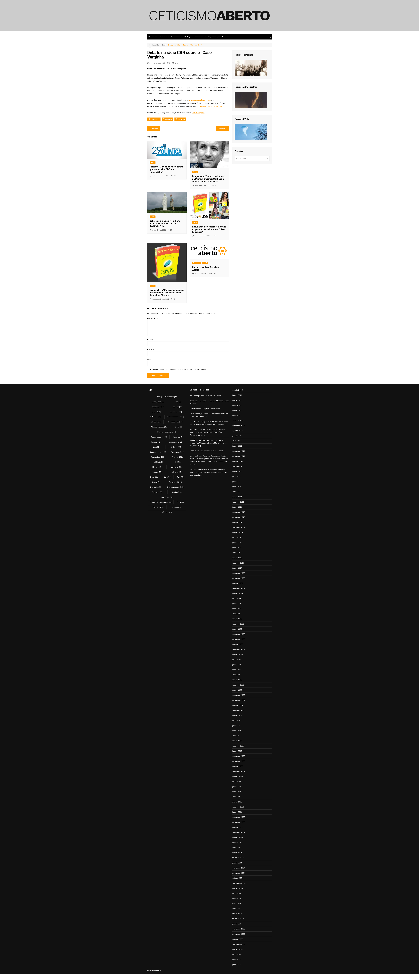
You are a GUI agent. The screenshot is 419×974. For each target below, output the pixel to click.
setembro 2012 (238, 426)
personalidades (175, 487)
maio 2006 (236, 791)
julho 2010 (236, 537)
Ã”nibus (218, 396)
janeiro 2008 (237, 690)
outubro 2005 (237, 827)
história (158, 462)
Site (149, 360)
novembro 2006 (238, 761)
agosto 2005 (237, 837)
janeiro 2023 (237, 395)
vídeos (167, 512)
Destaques (152, 37)
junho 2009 (236, 603)
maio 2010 (236, 548)
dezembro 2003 (238, 929)
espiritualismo (176, 442)
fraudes (177, 457)
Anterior (155, 129)
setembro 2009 (238, 588)
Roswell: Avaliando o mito (214, 451)
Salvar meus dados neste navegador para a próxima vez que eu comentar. (178, 369)
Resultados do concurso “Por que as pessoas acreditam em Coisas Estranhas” (209, 229)
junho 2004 (236, 898)
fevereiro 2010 (238, 563)
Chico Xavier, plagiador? (199, 416)
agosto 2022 (237, 400)
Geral (176, 63)
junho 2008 (236, 664)
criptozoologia (175, 422)
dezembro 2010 (238, 512)
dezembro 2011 (238, 451)
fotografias (158, 457)
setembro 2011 (238, 466)
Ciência (225, 37)
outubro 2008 (237, 644)
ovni (180, 477)
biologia (177, 407)
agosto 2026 (237, 390)
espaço (156, 442)
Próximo (221, 129)
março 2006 (237, 802)
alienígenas (158, 402)
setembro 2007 (238, 710)
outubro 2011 (237, 461)
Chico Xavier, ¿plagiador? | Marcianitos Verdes (208, 414)
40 (174, 299)
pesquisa (157, 492)
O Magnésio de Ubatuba (210, 409)
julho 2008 (236, 659)
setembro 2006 (238, 771)
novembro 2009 (238, 578)
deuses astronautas (167, 432)
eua (156, 447)
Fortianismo (199, 37)
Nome (150, 340)
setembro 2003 (238, 944)
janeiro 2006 (237, 812)
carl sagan (176, 412)
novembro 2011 (238, 456)
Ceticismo (163, 37)
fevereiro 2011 (238, 502)
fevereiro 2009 (238, 624)
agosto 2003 (237, 949)
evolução (176, 447)
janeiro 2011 (237, 507)
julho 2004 (236, 893)
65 (171, 230)
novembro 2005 (238, 822)
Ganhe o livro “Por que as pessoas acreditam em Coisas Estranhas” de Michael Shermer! (167, 293)
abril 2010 (236, 553)
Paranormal (175, 37)
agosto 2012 (237, 431)
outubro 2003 (237, 939)
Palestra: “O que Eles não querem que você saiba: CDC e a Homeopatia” (166, 169)
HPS (177, 462)
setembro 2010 (238, 527)
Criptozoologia (214, 37)
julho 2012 (236, 436)
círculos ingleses (159, 427)
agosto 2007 (237, 715)
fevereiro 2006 (238, 807)
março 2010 (237, 558)
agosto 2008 (237, 654)
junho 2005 (236, 842)
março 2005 (237, 852)
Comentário (152, 318)
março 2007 (237, 741)
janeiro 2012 (237, 446)
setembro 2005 (238, 832)
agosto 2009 (237, 593)
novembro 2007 (238, 700)
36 (215, 185)
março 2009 (237, 619)
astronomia (158, 407)
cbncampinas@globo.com (211, 106)
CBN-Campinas (198, 113)
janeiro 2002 (237, 964)
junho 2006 (236, 786)
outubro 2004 (237, 878)
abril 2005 (236, 847)
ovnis (156, 482)
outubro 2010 (237, 522)
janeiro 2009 (237, 629)
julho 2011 (236, 476)
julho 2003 (236, 954)
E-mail (150, 350)
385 (174, 176)
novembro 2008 (238, 639)
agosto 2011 (237, 471)
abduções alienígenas (167, 397)
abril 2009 (236, 614)
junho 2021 (236, 415)
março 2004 (237, 914)
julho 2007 (236, 720)
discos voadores (159, 437)
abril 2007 (236, 736)
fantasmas (177, 452)
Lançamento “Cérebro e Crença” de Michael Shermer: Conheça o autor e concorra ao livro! (208, 179)
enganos (178, 437)
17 (217, 274)
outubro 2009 (237, 583)
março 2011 (237, 497)
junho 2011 (236, 481)
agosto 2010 (237, 532)
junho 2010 (236, 542)
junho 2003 (236, 959)
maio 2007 (236, 730)
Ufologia (187, 37)
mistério (176, 472)
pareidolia (155, 487)
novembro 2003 (238, 934)
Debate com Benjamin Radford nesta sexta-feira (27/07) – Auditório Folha (165, 223)
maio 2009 (236, 609)
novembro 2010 (238, 517)
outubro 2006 (237, 766)
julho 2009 (236, 598)
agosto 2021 (237, 410)
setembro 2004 (238, 883)
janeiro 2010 (237, 568)
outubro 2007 (237, 705)
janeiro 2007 (237, 751)
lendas (157, 472)
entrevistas (155, 119)
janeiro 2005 (237, 863)
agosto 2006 (237, 776)
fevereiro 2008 (238, 685)
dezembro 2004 (238, 868)
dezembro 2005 (238, 817)
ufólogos (177, 507)
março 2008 (237, 680)
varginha (181, 119)
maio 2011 (236, 487)
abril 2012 (236, 441)
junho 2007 (236, 725)
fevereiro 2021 (238, 420)
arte (178, 402)
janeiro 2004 (237, 924)
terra (180, 502)
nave (167, 477)
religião (177, 492)
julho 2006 (236, 781)
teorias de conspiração (161, 502)
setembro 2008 (238, 649)
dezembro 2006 (238, 756)
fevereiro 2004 (238, 919)
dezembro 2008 (238, 634)
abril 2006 (236, 797)
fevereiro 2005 (238, 858)
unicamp (168, 119)
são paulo (167, 497)
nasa (154, 477)
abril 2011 (236, 492)
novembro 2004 (238, 873)
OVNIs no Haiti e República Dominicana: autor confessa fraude (209, 461)
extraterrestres (158, 452)
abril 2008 (236, 675)
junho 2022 (236, 405)
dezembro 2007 (238, 695)
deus (179, 427)
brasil (156, 412)
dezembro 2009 (238, 573)
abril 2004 (236, 908)
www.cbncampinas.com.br (200, 100)
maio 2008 (236, 669)
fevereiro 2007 (238, 746)
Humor (156, 467)
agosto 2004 (237, 888)
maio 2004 (236, 903)
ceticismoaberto (175, 417)
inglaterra (176, 467)
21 (215, 236)
